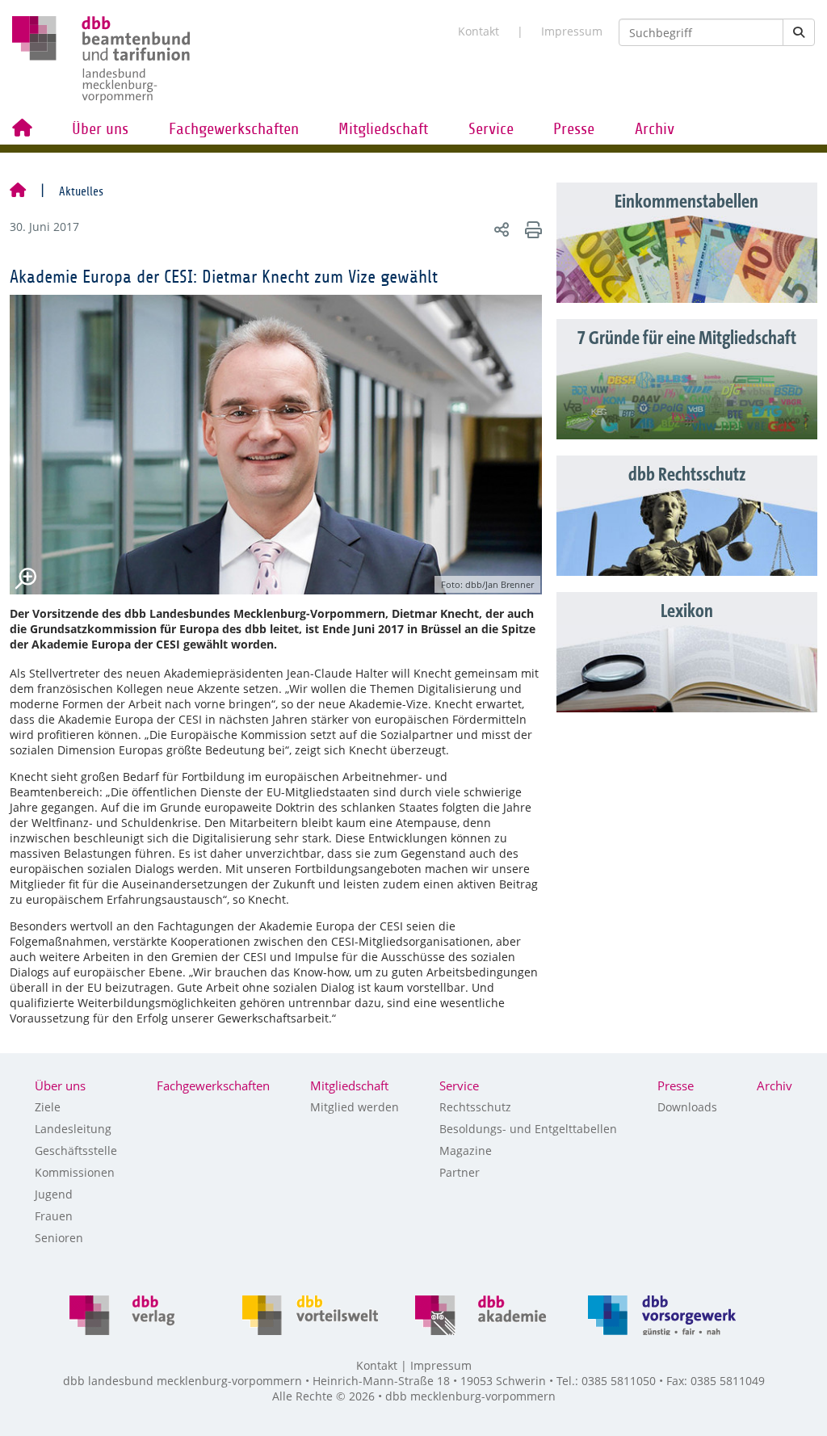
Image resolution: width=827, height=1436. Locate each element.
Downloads (687, 1107)
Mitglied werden (354, 1107)
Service (491, 129)
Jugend (54, 1194)
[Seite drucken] (531, 229)
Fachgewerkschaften (234, 129)
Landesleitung (73, 1128)
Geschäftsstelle (76, 1150)
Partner (459, 1172)
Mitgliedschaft (383, 129)
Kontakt (478, 31)
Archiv (654, 129)
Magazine (465, 1150)
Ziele (48, 1107)
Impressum (571, 31)
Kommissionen (75, 1172)
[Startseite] (18, 191)
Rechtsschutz (475, 1107)
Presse (573, 129)
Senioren (59, 1237)
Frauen (54, 1216)
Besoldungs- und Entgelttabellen (528, 1128)
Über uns (100, 129)
